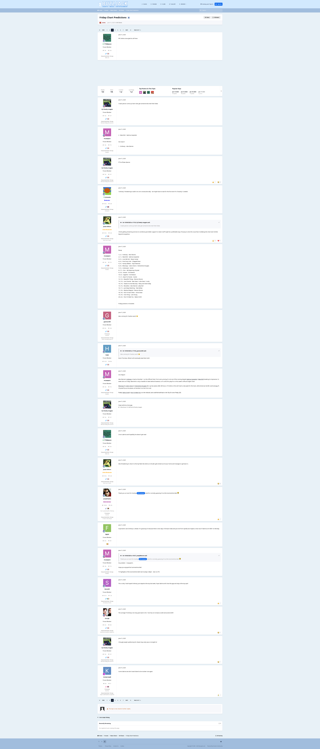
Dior (216, 386)
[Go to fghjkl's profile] (107, 528)
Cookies (122, 746)
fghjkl (107, 534)
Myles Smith (126, 392)
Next (127, 30)
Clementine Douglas (140, 386)
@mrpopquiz (141, 493)
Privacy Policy (108, 746)
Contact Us (115, 746)
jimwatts (108, 197)
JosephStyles (107, 499)
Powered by (214, 746)
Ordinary (129, 379)
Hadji (107, 355)
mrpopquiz (107, 138)
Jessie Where (107, 226)
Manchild (201, 379)
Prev (103, 30)
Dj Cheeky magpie (107, 109)
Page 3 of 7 (137, 30)
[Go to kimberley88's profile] (107, 671)
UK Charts (119, 22)
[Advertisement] (160, 73)
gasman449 (107, 322)
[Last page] (130, 30)
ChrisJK (107, 618)
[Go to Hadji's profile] (107, 349)
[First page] (99, 30)
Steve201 (107, 589)
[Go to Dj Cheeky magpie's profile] (144, 92)
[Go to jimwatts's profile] (107, 191)
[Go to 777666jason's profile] (107, 38)
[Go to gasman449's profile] (107, 315)
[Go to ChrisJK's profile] (107, 612)
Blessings (121, 386)
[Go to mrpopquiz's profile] (140, 92)
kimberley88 (107, 677)
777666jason (108, 44)
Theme (100, 746)
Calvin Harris (129, 386)
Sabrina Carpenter (192, 379)
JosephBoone (140, 555)
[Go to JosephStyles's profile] (107, 492)
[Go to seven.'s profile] (100, 23)
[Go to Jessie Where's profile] (107, 220)
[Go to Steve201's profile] (107, 583)
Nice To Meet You (136, 392)
